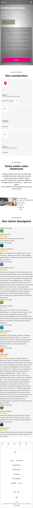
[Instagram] (18, 492)
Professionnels (16, 469)
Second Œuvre (16, 465)
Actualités (13, 483)
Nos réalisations (16, 478)
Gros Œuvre (19, 460)
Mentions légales (16, 505)
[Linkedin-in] (14, 492)
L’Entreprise (16, 474)
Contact (20, 483)
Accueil (12, 460)
